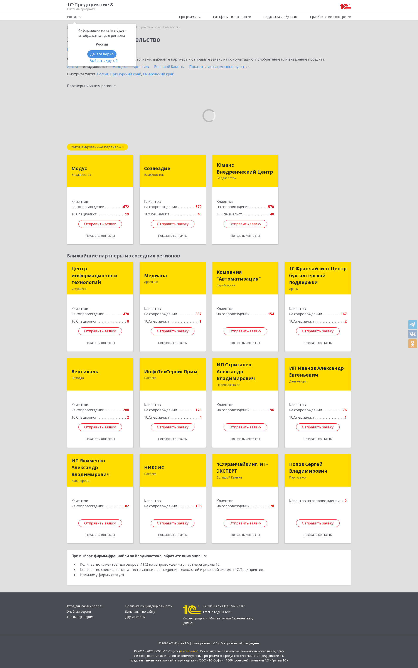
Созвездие (157, 168)
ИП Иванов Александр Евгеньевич (316, 371)
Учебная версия (79, 611)
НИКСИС (154, 467)
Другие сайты (135, 617)
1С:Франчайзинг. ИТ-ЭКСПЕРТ (242, 467)
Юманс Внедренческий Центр (245, 168)
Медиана (155, 275)
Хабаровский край (158, 74)
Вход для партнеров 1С (84, 606)
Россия (102, 74)
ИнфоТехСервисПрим (170, 372)
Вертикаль (84, 372)
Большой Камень (169, 66)
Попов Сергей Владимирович (308, 467)
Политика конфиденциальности (148, 606)
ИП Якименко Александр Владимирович (90, 467)
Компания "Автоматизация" (239, 275)
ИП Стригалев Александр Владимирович (236, 371)
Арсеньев (141, 66)
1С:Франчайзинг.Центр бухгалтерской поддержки (318, 275)
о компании (188, 651)
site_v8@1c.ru (221, 612)
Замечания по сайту (140, 611)
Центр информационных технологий (94, 275)
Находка (120, 66)
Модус (79, 168)
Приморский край (125, 74)
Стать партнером (80, 617)
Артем (72, 66)
